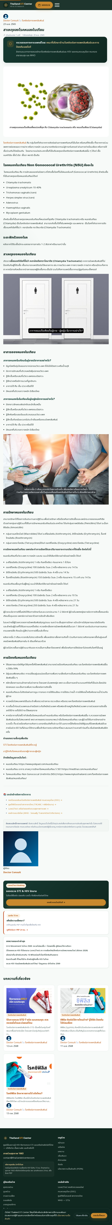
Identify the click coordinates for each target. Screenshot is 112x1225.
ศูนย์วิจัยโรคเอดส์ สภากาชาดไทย (70, 1196)
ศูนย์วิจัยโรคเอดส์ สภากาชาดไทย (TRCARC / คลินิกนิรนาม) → (32, 804)
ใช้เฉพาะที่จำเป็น (82, 1215)
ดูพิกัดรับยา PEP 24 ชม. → (17, 930)
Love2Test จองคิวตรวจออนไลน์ (71, 1187)
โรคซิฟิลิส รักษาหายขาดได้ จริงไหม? (24, 1093)
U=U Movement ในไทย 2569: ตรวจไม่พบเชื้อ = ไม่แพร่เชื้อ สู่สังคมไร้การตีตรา (38, 946)
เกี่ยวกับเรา (62, 1155)
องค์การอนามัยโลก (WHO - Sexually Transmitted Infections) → (35, 813)
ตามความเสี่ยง (9, 1196)
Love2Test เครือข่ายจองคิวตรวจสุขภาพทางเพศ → (28, 808)
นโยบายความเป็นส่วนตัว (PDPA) (70, 1168)
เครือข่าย (61, 1147)
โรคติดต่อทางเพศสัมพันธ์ (33, 20)
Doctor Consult (11, 20)
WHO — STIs (64, 1200)
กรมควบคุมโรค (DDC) (67, 1191)
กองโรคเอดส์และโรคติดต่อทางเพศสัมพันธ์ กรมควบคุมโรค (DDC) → (35, 800)
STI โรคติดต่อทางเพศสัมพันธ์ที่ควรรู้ (20, 745)
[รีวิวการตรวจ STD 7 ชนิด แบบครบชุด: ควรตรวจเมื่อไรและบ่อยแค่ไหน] (29, 1000)
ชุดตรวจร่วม (8, 1187)
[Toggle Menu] (57, 5)
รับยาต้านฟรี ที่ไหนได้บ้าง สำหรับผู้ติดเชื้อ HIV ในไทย (27, 959)
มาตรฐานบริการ (9, 1204)
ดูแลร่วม (6, 1191)
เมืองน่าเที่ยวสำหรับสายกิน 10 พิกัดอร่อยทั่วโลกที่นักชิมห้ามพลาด (32, 954)
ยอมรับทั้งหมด (99, 1215)
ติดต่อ (60, 1164)
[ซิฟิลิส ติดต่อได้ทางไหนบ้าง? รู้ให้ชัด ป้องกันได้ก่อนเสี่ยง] (83, 1000)
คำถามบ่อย (62, 1160)
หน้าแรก (61, 1142)
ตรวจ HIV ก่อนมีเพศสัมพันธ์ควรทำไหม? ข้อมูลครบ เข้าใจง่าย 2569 (33, 963)
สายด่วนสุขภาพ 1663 (13, 1153)
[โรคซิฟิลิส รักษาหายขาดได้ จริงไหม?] (29, 1072)
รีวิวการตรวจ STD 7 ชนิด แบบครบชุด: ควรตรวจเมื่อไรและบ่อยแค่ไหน (27, 1021)
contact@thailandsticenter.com (18, 1158)
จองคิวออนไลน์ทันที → (56, 902)
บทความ (61, 1151)
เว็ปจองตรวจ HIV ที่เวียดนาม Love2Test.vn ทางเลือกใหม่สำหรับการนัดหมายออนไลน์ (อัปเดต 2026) (47, 950)
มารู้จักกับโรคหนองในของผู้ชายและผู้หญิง (22, 751)
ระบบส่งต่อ (7, 1200)
